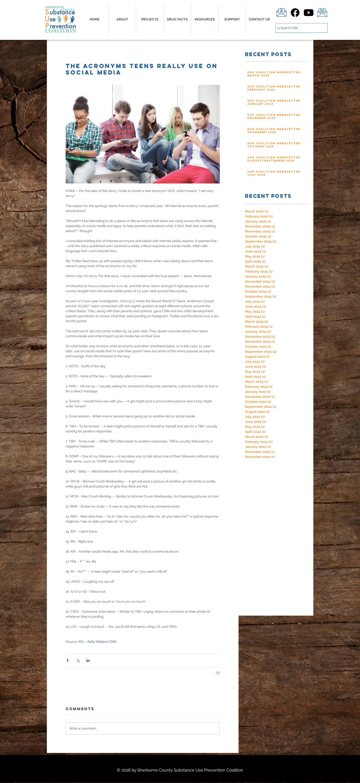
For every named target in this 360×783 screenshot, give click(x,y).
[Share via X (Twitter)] (78, 660)
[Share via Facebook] (68, 660)
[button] (177, 19)
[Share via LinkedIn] (88, 660)
